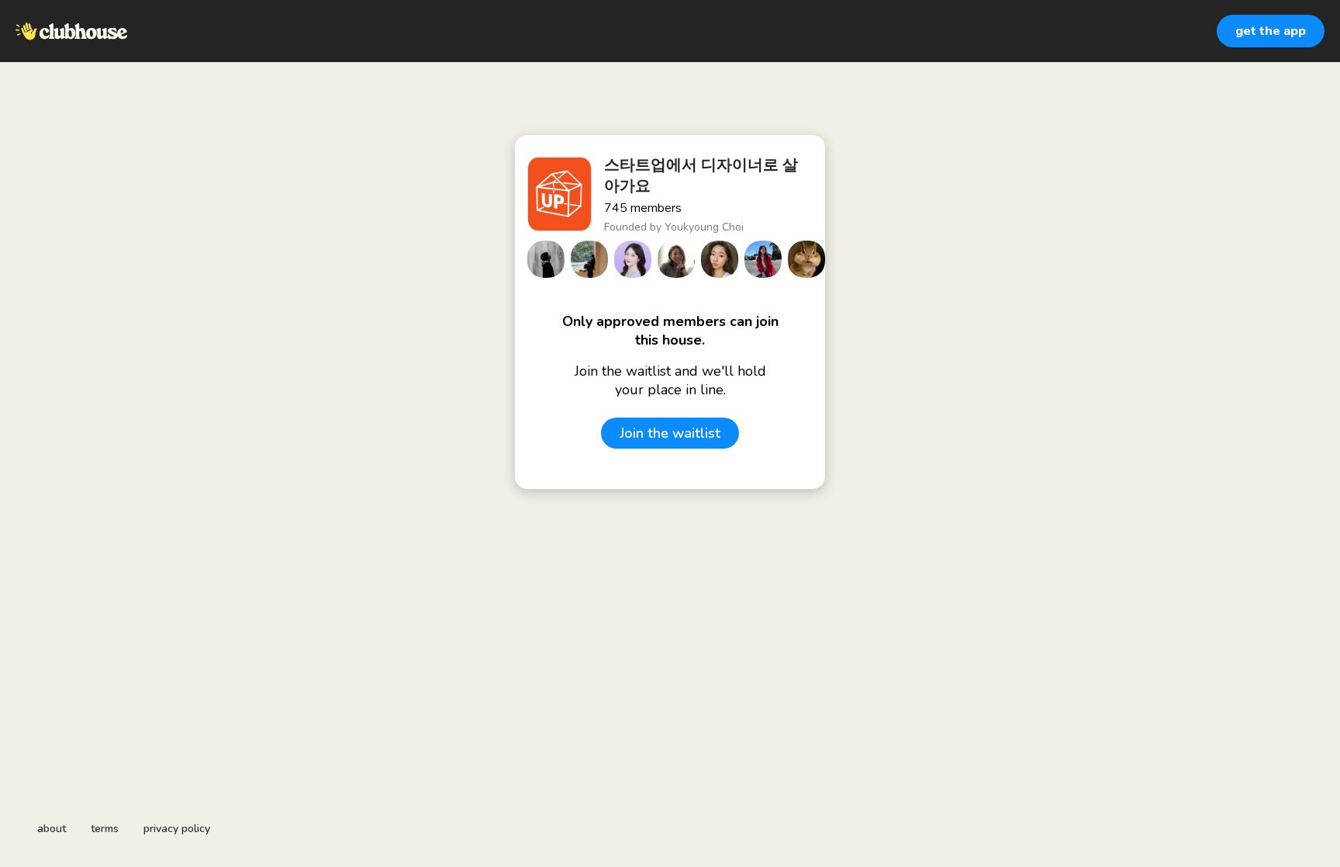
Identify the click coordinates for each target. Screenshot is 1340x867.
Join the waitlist (670, 433)
